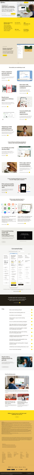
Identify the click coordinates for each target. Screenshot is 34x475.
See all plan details (16, 291)
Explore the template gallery (23, 93)
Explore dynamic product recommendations (24, 172)
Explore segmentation (22, 119)
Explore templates (3, 192)
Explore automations (4, 106)
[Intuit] (9, 467)
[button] (18, 63)
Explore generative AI (4, 155)
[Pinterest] (22, 469)
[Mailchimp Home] (3, 2)
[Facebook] (16, 469)
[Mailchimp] (24, 467)
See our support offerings (16, 302)
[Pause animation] (18, 106)
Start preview (4, 55)
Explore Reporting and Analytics (21, 223)
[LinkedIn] (20, 469)
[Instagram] (18, 469)
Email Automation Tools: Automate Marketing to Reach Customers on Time (22, 402)
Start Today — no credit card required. (21, 0)
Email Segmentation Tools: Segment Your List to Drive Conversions (16, 390)
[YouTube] (21, 469)
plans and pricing (29, 430)
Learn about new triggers (5, 80)
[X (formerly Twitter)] (17, 469)
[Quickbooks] (20, 467)
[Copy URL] (24, 236)
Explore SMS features (4, 135)
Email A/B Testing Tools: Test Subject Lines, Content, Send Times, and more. (10, 402)
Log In (30, 2)
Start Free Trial (26, 2)
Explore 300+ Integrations (4, 224)
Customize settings (29, 473)
